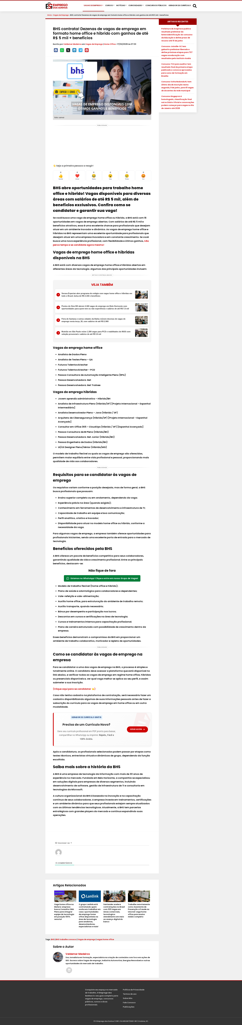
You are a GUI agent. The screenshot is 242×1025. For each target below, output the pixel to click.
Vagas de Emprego (61, 15)
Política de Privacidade (133, 989)
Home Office (110, 44)
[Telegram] (80, 50)
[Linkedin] (74, 50)
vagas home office (105, 939)
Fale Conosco (129, 1002)
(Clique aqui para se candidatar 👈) (74, 688)
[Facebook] (56, 50)
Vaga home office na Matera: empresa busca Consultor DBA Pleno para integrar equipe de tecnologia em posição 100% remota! (64, 912)
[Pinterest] (87, 50)
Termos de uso (130, 994)
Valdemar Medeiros (72, 44)
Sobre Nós (127, 998)
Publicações (128, 1007)
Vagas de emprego (86, 939)
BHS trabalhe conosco (66, 939)
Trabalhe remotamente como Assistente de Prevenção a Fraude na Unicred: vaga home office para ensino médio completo (139, 910)
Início (49, 15)
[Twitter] (68, 50)
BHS (52, 939)
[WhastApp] (62, 50)
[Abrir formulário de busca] (195, 5)
